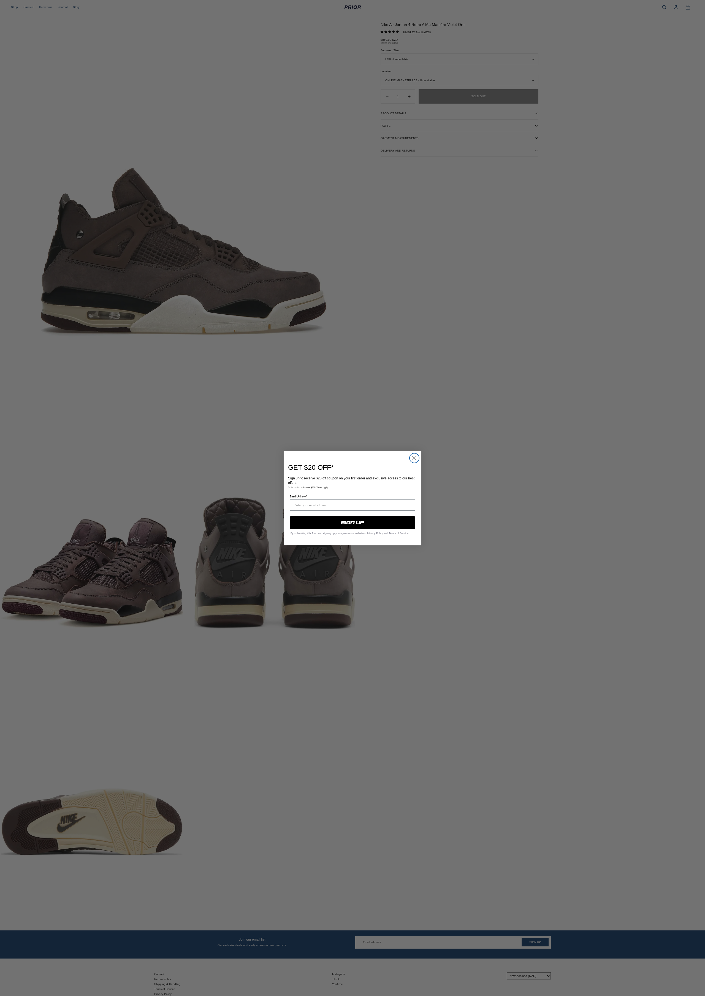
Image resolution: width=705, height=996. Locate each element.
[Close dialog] (414, 458)
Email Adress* (298, 496)
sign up (352, 522)
